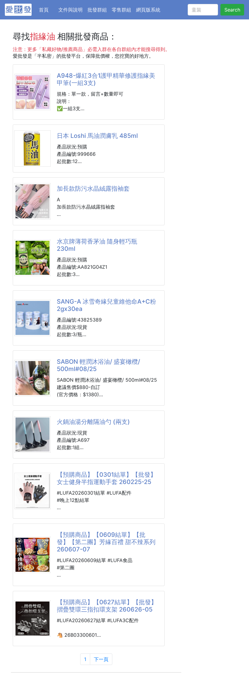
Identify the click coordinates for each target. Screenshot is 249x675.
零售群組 (121, 10)
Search (232, 10)
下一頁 (101, 659)
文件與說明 (70, 10)
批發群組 (97, 10)
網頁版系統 (148, 10)
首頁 (47, 9)
